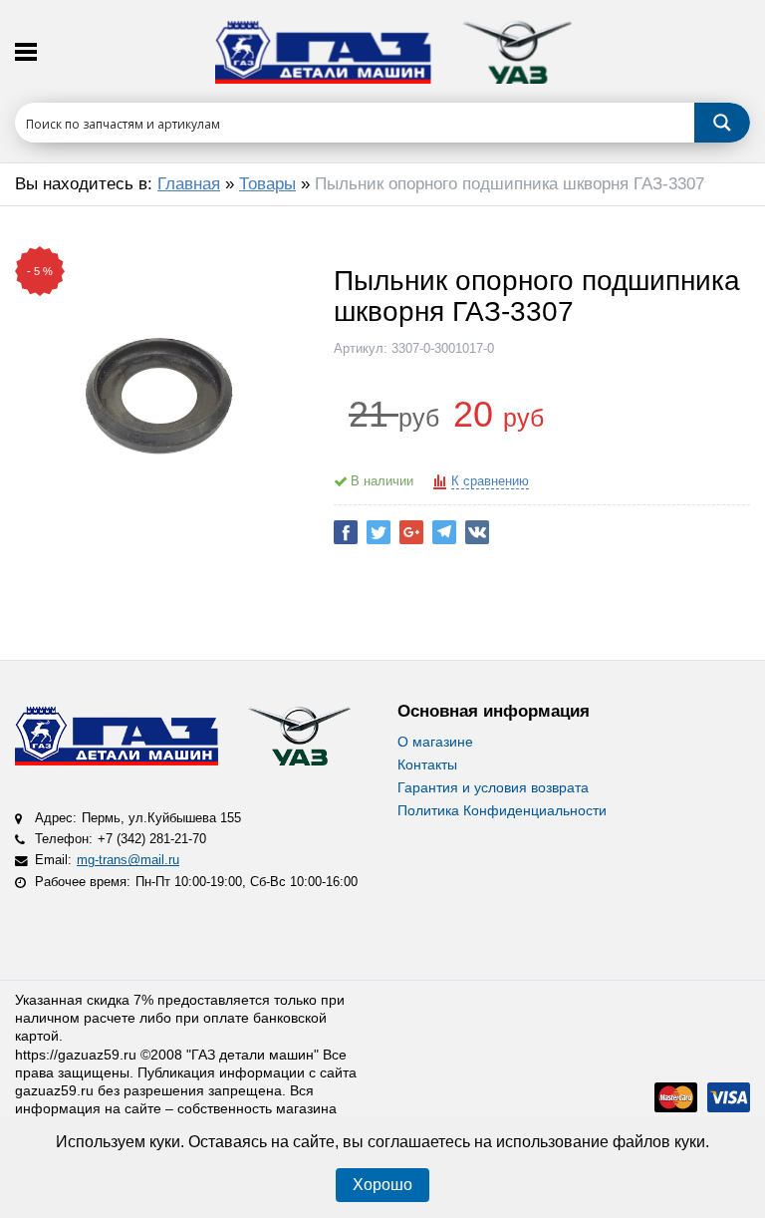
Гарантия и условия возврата (493, 787)
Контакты (427, 764)
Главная (188, 183)
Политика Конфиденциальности (502, 810)
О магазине (435, 742)
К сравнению (490, 481)
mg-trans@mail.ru (128, 860)
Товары (267, 183)
